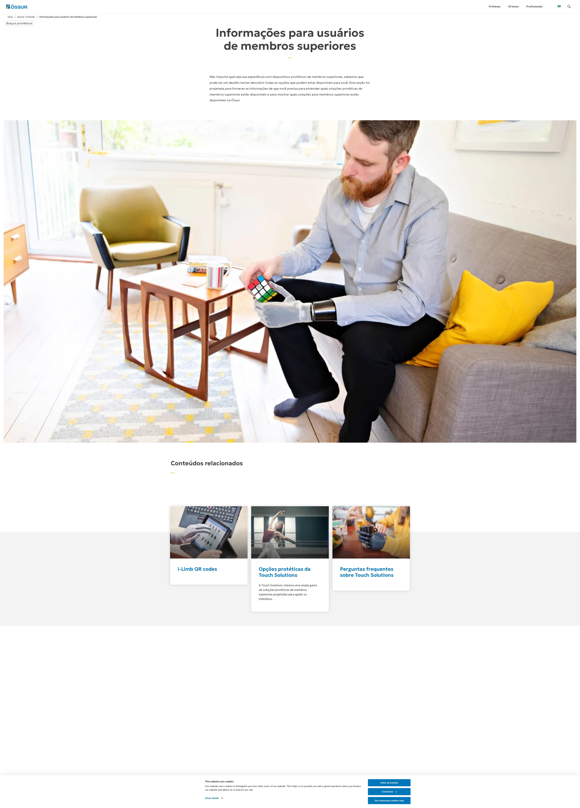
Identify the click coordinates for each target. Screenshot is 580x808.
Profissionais (534, 6)
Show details (212, 798)
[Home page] (17, 6)
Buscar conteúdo (26, 16)
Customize (387, 791)
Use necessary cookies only (389, 800)
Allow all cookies (389, 782)
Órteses (513, 6)
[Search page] (569, 6)
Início (10, 16)
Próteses (495, 6)
